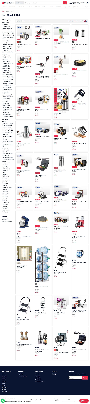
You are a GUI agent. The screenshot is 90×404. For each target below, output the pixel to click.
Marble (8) (5, 185)
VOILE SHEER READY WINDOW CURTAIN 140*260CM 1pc (22, 266)
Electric (51, 6)
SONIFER (18, 47)
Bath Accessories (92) (7, 114)
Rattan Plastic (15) (6, 189)
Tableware (4, 6)
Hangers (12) (5, 42)
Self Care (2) (5, 148)
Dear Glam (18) (5, 119)
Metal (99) (5, 198)
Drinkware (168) (6, 26)
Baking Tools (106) (7, 72)
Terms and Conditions (39, 381)
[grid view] (85, 21)
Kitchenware (21, 6)
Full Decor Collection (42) (8, 159)
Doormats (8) (5, 50)
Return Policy (38, 377)
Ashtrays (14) (5, 59)
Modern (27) (5, 174)
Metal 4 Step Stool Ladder (41, 312)
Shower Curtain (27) (7, 105)
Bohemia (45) (5, 170)
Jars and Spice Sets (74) (8, 83)
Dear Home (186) (6, 168)
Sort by (18, 20)
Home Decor (59, 6)
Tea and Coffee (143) (7, 87)
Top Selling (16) (5, 219)
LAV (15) (4, 172)
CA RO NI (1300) (6, 163)
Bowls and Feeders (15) (8, 129)
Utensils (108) (6, 202)
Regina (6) (5, 178)
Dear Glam (37, 6)
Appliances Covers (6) (7, 94)
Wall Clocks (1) (6, 155)
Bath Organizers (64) (7, 107)
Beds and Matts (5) (7, 127)
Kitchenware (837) (6, 68)
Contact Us (37, 376)
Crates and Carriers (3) (7, 125)
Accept (68, 399)
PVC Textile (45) (6, 210)
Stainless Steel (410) (7, 187)
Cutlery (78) (5, 24)
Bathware (29, 6)
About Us (37, 374)
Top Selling (20, 374)
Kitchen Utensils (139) (7, 74)
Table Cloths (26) (6, 61)
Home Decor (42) (5, 149)
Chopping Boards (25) (7, 89)
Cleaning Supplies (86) (7, 48)
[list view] (86, 21)
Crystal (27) (5, 151)
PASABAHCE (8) (6, 180)
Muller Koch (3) (6, 176)
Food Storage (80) (6, 81)
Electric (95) (5, 196)
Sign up (85, 378)
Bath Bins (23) (6, 112)
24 (72, 20)
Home (3, 11)
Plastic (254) (5, 191)
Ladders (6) (5, 54)
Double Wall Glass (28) (8, 28)
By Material (75, 6)
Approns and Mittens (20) (8, 77)
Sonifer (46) (5, 166)
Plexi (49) (5, 206)
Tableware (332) (5, 22)
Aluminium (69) (6, 193)
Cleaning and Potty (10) (8, 130)
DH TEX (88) (5, 164)
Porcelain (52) (5, 208)
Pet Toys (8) (5, 134)
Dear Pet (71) (4, 121)
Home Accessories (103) (8, 63)
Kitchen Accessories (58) (8, 96)
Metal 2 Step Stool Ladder (23, 319)
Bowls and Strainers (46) (8, 85)
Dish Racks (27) (6, 91)
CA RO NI (37, 230)
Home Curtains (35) (7, 57)
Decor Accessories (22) (8, 157)
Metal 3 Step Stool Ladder (60, 272)
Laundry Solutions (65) (7, 52)
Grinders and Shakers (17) (8, 33)
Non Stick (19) (6, 204)
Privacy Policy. (27, 401)
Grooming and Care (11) (8, 132)
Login (87, 6)
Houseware (12, 6)
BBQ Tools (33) (6, 92)
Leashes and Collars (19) (8, 123)
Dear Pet (44, 6)
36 (74, 20)
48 (76, 20)
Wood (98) (5, 200)
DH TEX (18, 269)
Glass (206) (5, 195)
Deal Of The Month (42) (7, 221)
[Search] (65, 2)
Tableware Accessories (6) (8, 35)
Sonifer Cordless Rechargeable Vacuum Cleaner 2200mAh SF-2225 (42, 78)
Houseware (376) (5, 40)
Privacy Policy (38, 379)
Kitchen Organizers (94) (8, 76)
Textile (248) (5, 212)
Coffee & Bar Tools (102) (8, 31)
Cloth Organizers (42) (7, 46)
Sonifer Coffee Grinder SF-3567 (79, 44)
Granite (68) (5, 183)
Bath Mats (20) (6, 103)
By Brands (67, 6)
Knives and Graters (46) (8, 79)
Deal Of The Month (22, 376)
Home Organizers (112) (8, 44)
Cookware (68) (6, 70)
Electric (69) (4, 139)
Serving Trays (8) (6, 55)
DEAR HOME (56, 273)
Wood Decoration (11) (7, 153)
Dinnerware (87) (6, 30)
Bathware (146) (5, 101)
